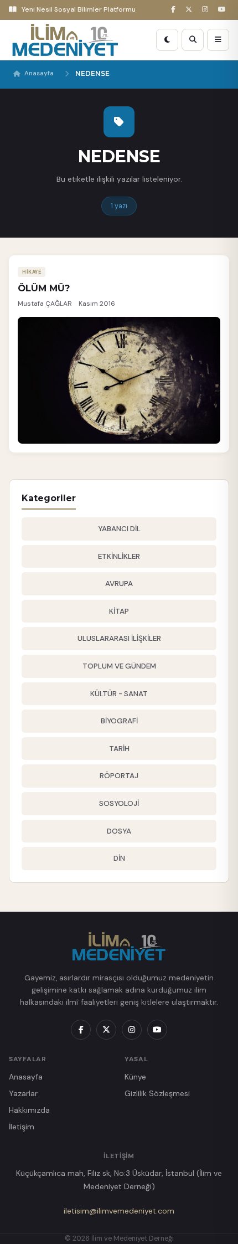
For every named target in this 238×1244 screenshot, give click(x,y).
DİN (119, 858)
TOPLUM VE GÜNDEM (119, 666)
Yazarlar (23, 1093)
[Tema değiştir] (167, 40)
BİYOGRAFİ (119, 721)
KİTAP (119, 611)
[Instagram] (206, 9)
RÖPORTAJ (119, 775)
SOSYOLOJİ (119, 803)
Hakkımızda (29, 1110)
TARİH (119, 748)
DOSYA (119, 831)
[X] (190, 9)
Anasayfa (39, 73)
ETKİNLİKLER (119, 556)
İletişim (21, 1127)
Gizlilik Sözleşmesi (157, 1093)
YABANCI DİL (119, 528)
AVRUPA (119, 583)
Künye (135, 1077)
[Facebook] (175, 9)
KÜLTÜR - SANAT (119, 693)
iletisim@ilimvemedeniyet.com (119, 1211)
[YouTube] (223, 9)
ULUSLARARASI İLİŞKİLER (119, 638)
